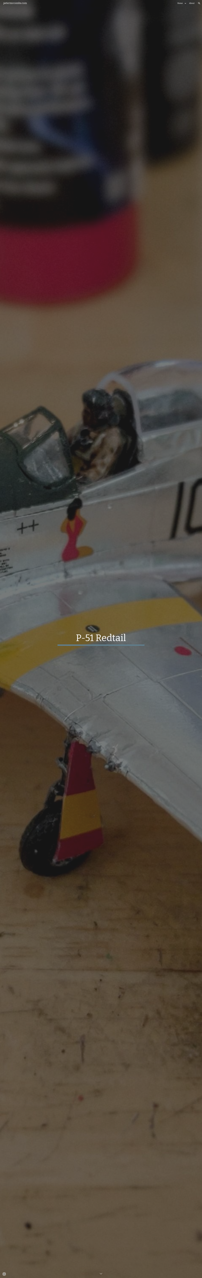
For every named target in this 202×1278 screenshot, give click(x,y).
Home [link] (180, 3)
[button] (199, 3)
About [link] (192, 3)
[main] (101, 639)
